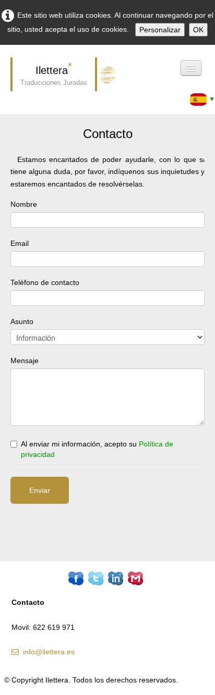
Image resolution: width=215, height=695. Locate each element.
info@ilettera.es (49, 652)
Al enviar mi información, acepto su (97, 449)
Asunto (21, 321)
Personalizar (160, 30)
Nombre (23, 204)
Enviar (39, 490)
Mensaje (24, 360)
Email (19, 243)
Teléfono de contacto (44, 282)
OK (198, 30)
